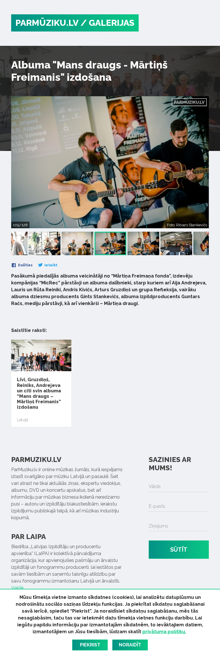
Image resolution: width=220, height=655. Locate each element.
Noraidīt (130, 645)
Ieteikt (50, 265)
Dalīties (25, 265)
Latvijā (22, 420)
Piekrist (90, 645)
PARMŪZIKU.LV (46, 23)
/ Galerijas (107, 23)
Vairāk (17, 588)
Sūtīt (178, 549)
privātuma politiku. (164, 631)
